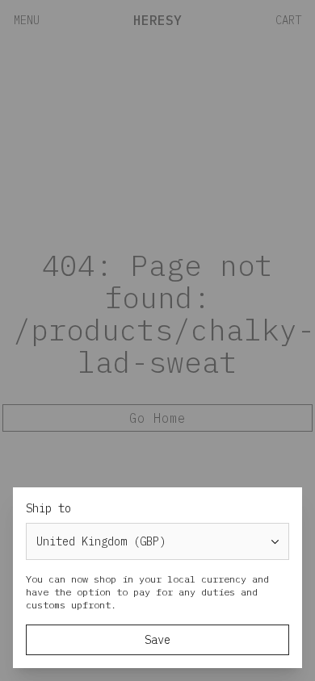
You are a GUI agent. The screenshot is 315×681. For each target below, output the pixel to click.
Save (157, 640)
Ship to (48, 508)
